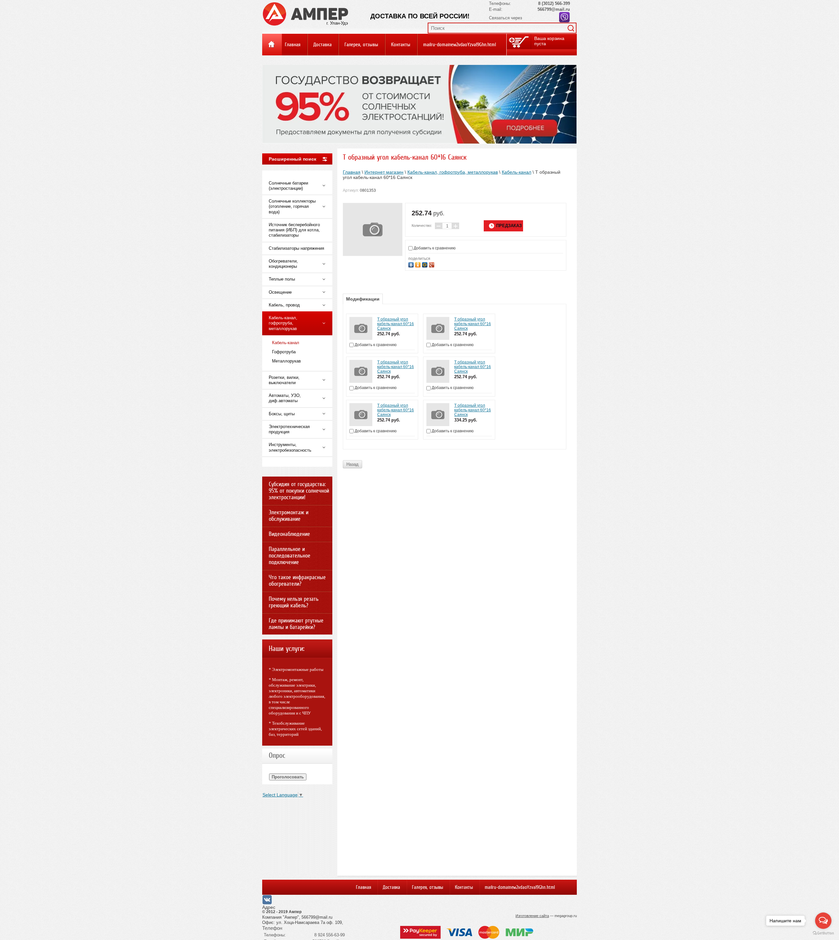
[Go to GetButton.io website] (823, 933)
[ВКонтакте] (411, 264)
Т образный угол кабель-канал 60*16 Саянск (395, 324)
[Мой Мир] (425, 264)
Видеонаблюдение (289, 534)
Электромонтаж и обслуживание (288, 515)
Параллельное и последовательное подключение (289, 555)
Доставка (322, 45)
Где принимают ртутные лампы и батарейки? (296, 623)
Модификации (363, 299)
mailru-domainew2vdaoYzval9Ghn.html (459, 45)
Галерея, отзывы (361, 45)
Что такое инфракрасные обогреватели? (297, 580)
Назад (352, 464)
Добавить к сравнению (434, 248)
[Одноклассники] (418, 264)
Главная (293, 45)
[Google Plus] (432, 264)
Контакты (400, 45)
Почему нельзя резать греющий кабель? (294, 602)
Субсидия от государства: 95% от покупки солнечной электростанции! (299, 490)
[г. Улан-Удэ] (305, 13)
